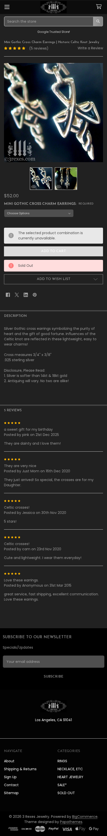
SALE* (62, 784)
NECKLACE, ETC (70, 768)
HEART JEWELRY (70, 776)
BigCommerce (85, 816)
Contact (11, 784)
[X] (17, 295)
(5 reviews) (39, 48)
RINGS (62, 761)
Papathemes (71, 821)
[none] (53, 112)
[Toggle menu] (7, 7)
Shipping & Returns (20, 768)
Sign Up (10, 776)
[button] (53, 279)
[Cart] (100, 6)
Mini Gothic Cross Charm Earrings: (49, 204)
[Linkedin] (26, 295)
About (9, 761)
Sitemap (11, 792)
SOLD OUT (66, 792)
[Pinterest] (35, 295)
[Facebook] (8, 295)
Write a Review (90, 48)
